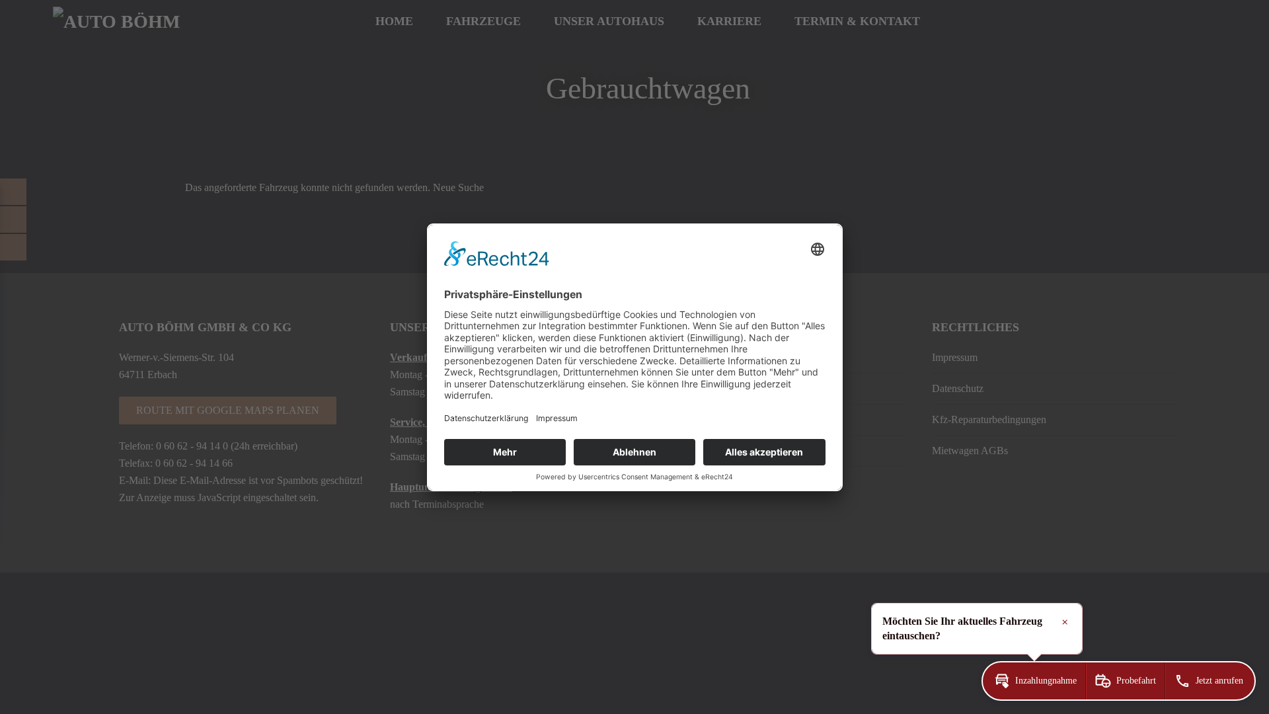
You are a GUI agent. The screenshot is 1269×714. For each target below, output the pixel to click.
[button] (1034, 681)
